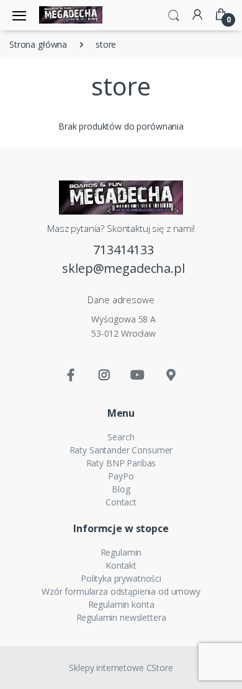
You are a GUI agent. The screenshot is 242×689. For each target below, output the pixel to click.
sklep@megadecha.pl (123, 268)
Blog (121, 489)
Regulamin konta (121, 604)
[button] (174, 14)
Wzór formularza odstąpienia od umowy (121, 591)
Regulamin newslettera (121, 617)
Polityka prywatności (121, 578)
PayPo (120, 476)
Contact (121, 502)
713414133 (123, 249)
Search (120, 437)
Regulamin (121, 552)
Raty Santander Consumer (121, 450)
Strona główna (38, 44)
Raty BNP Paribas (121, 463)
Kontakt (121, 565)
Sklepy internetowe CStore (121, 667)
